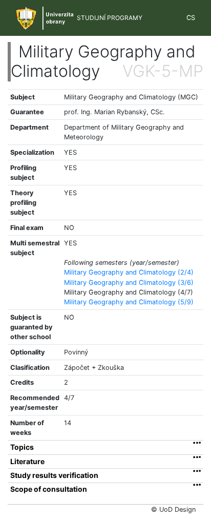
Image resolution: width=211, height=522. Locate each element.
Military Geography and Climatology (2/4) (129, 272)
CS (190, 18)
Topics (22, 447)
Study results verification (54, 475)
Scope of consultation (48, 489)
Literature (27, 461)
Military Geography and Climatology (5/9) (129, 302)
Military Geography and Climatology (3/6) (129, 282)
